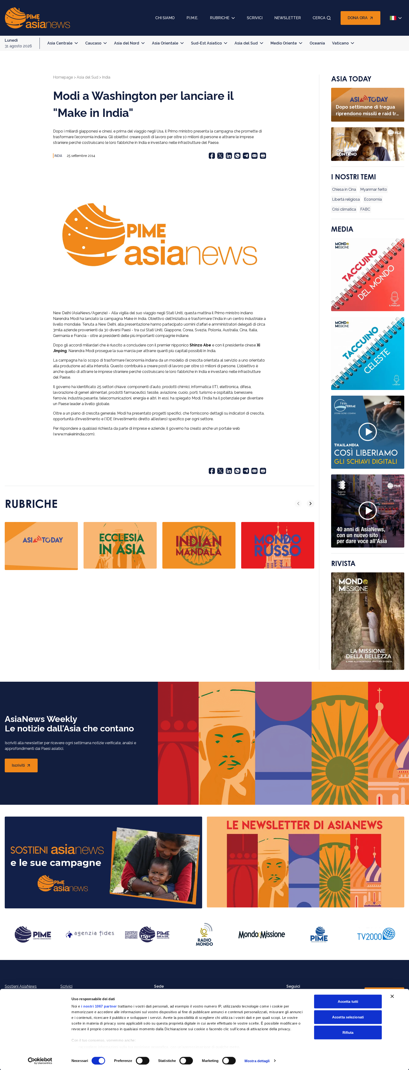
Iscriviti (25, 766)
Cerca (319, 18)
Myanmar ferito (373, 189)
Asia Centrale (59, 43)
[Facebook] (212, 156)
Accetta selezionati (348, 1017)
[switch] (142, 1060)
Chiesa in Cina (344, 189)
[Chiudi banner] (392, 996)
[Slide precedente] (298, 503)
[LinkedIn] (229, 156)
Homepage (63, 77)
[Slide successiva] (310, 503)
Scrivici (254, 18)
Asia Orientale (165, 43)
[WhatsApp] (237, 156)
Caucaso (93, 43)
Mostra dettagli (257, 1061)
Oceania (317, 43)
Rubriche (219, 18)
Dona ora (358, 18)
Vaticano (340, 43)
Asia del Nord (126, 43)
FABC (365, 209)
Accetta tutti (348, 1001)
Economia (373, 199)
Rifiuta (348, 1032)
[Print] (263, 156)
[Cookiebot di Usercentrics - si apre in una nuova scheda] (40, 1060)
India (106, 77)
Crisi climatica (344, 209)
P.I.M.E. (192, 18)
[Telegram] (246, 156)
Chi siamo (165, 18)
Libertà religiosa (346, 199)
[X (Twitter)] (220, 156)
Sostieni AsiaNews (21, 986)
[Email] (254, 156)
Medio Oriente (284, 43)
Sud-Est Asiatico (206, 43)
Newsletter (287, 18)
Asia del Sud (246, 43)
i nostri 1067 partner (99, 1006)
